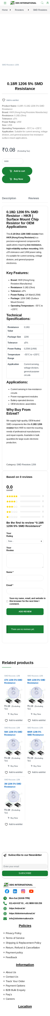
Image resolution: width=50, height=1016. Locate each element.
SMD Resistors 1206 (10, 65)
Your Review (10, 549)
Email (9, 585)
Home (5, 10)
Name (9, 572)
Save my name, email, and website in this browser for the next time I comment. (27, 601)
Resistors (19, 10)
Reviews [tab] (33, 198)
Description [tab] (9, 198)
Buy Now (18, 179)
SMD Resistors (40, 10)
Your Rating (9, 534)
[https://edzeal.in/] (5, 908)
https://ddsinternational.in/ (22, 913)
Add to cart (19, 171)
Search (42, 2)
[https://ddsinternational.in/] (5, 913)
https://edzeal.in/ (17, 908)
